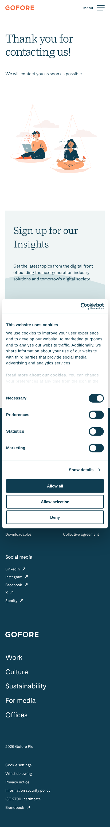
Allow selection (55, 501)
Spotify (11, 601)
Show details (81, 469)
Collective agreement (81, 534)
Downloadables (18, 534)
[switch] (96, 415)
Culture (16, 672)
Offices (16, 715)
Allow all (55, 486)
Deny (55, 517)
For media (20, 700)
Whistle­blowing (18, 774)
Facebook (14, 585)
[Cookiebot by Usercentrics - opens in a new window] (80, 306)
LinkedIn (13, 569)
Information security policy (27, 790)
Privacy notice (17, 782)
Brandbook (15, 808)
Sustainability (25, 686)
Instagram (14, 577)
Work (13, 657)
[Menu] (94, 8)
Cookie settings (18, 765)
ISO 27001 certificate (23, 799)
